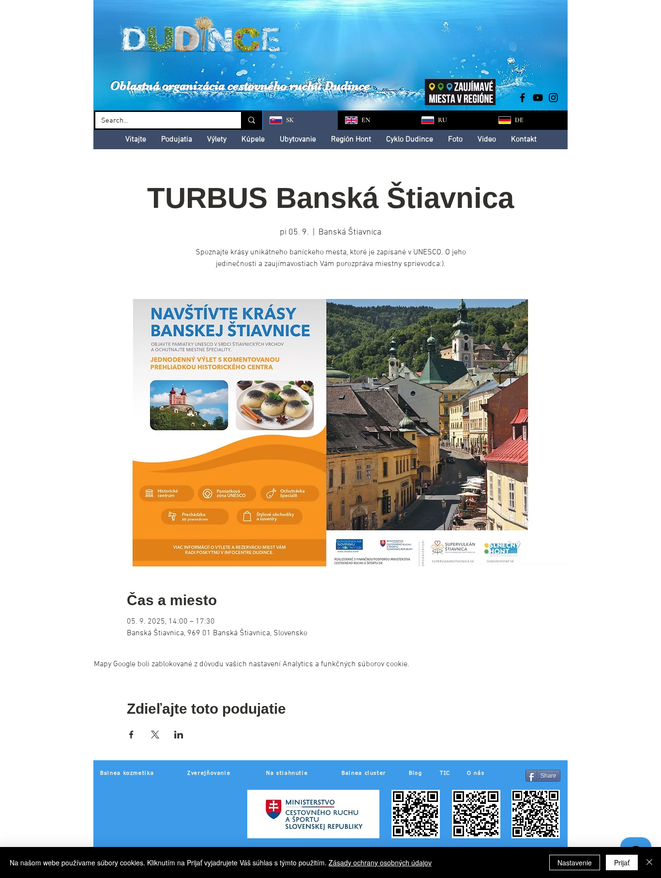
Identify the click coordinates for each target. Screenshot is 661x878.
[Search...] (251, 120)
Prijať (622, 862)
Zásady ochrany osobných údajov (380, 862)
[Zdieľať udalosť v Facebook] (131, 734)
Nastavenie (574, 862)
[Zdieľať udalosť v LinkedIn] (178, 734)
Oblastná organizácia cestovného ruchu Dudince (240, 85)
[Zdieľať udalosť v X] (155, 734)
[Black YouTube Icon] (538, 98)
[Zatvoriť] (649, 862)
